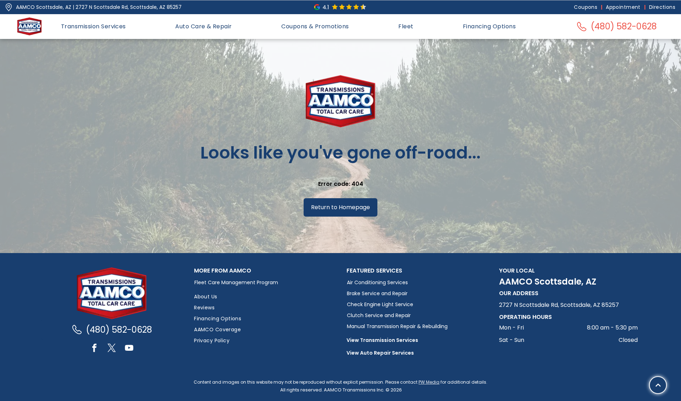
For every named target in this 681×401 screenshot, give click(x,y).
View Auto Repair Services (380, 352)
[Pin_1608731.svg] (8, 7)
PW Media (429, 382)
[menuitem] (586, 7)
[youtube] (129, 348)
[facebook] (94, 348)
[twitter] (112, 348)
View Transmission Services (382, 340)
